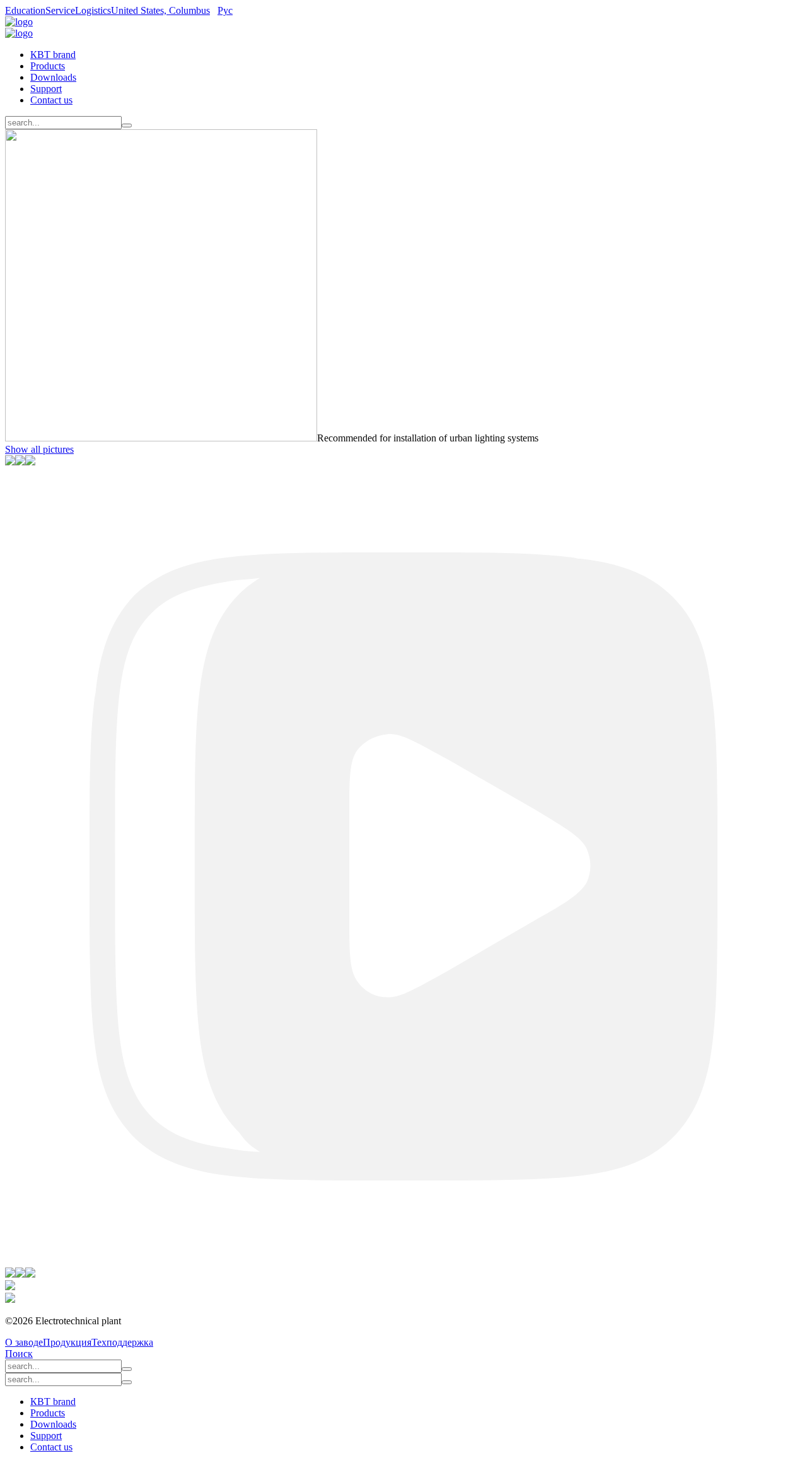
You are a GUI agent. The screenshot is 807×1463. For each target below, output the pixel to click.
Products (47, 66)
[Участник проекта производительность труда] (10, 1286)
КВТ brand (53, 54)
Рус (225, 10)
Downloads (53, 77)
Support (46, 88)
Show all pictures (39, 449)
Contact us (51, 100)
